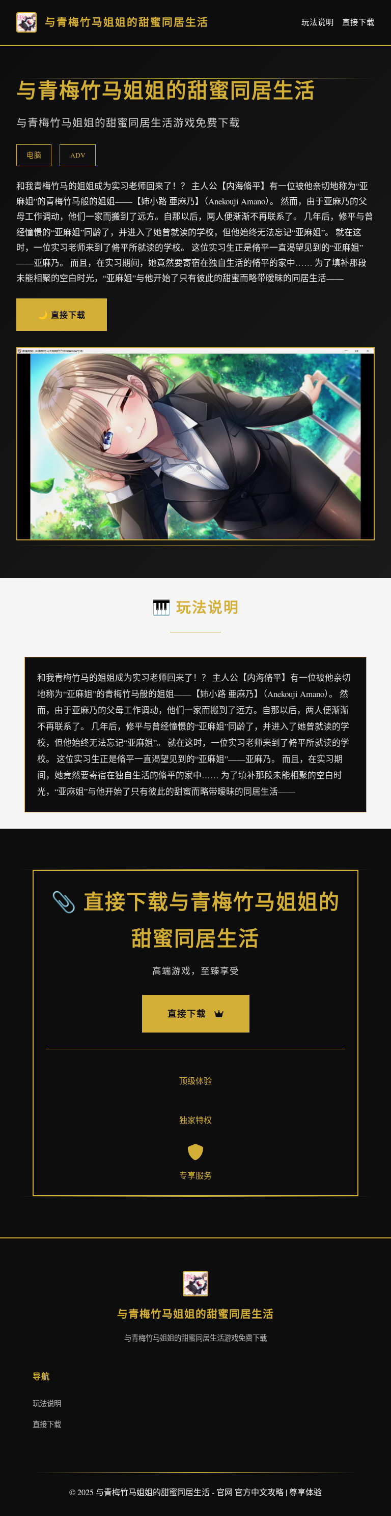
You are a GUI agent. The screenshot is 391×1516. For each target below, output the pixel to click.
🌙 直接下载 (62, 314)
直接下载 (358, 22)
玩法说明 (317, 22)
